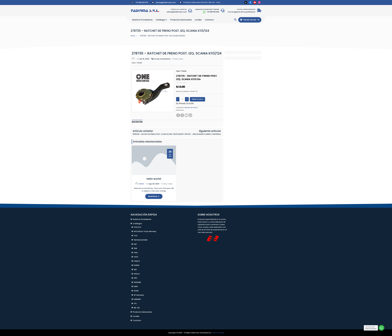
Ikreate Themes (217, 333)
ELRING (136, 265)
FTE (135, 303)
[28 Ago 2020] (154, 160)
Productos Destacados (181, 19)
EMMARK (137, 299)
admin (141, 184)
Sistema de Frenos (190, 107)
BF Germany (139, 295)
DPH (135, 278)
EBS (135, 269)
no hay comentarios (162, 59)
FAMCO (137, 261)
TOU (135, 235)
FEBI (135, 248)
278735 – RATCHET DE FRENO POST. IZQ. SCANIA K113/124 (177, 53)
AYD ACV (137, 227)
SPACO (137, 274)
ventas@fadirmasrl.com (166, 2)
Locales (198, 19)
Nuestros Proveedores (142, 19)
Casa (133, 63)
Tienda (139, 63)
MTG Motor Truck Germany (145, 231)
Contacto (209, 19)
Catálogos (160, 19)
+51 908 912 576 (141, 2)
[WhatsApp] (204, 12)
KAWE (136, 291)
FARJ (136, 252)
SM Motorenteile (140, 240)
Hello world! (153, 178)
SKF (135, 244)
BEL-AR (137, 308)
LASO (136, 257)
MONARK (137, 282)
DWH (136, 286)
